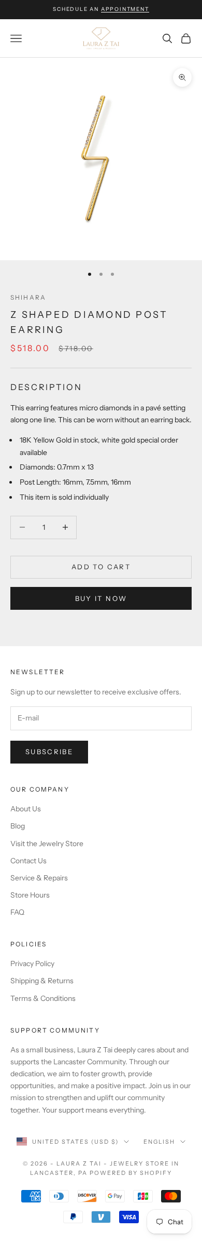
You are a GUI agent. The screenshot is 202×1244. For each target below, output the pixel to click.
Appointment (125, 9)
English (159, 1141)
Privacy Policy (32, 963)
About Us (25, 808)
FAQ (17, 912)
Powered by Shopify (131, 1172)
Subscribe (49, 751)
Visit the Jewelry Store (46, 843)
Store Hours (30, 895)
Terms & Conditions (43, 998)
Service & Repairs (39, 877)
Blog (17, 826)
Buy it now (101, 598)
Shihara (28, 297)
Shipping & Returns (42, 980)
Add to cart (101, 567)
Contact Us (28, 860)
